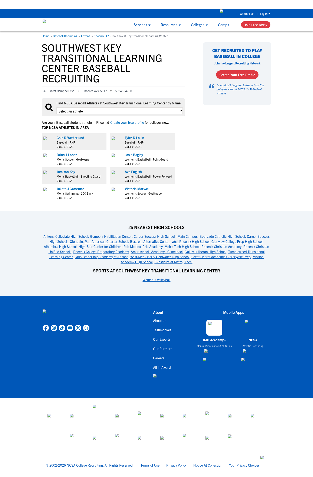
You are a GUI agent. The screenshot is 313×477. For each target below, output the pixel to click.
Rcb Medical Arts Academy (143, 246)
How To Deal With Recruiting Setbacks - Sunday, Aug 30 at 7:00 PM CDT (131, 4)
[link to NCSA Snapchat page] (86, 328)
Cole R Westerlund (70, 137)
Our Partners (162, 348)
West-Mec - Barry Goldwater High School (160, 257)
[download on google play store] (214, 361)
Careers (158, 358)
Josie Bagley (134, 154)
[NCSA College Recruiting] (59, 25)
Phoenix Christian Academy (221, 246)
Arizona (85, 36)
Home (45, 36)
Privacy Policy (176, 465)
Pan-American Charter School (106, 241)
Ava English (133, 171)
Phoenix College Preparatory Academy (101, 251)
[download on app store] (214, 352)
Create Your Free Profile (237, 75)
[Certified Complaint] (235, 441)
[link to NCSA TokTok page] (62, 328)
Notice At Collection (207, 465)
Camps (223, 24)
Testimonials (162, 330)
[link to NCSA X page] (78, 328)
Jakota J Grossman (71, 189)
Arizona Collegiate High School (65, 236)
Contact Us (247, 14)
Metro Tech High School (182, 246)
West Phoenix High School (191, 241)
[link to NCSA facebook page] (46, 328)
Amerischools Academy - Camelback (157, 251)
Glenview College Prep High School (237, 241)
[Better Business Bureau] (190, 441)
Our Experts (161, 339)
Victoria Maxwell (137, 189)
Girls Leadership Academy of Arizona (101, 257)
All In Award (162, 367)
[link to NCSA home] (66, 316)
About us (159, 320)
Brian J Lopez (67, 154)
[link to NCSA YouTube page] (70, 328)
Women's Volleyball (157, 280)
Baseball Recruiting (65, 36)
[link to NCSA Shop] (227, 13)
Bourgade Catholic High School (222, 236)
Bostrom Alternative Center (150, 241)
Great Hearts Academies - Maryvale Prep (221, 257)
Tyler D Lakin (134, 137)
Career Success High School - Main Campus (166, 236)
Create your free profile (127, 122)
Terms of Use (150, 465)
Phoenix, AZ (101, 36)
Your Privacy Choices (244, 465)
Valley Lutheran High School (205, 251)
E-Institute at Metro (168, 262)
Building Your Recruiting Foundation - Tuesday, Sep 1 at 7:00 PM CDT (237, 4)
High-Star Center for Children (100, 246)
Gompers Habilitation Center (111, 236)
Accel (188, 262)
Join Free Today (255, 25)
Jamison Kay (66, 171)
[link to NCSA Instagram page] (54, 328)
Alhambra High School (60, 246)
